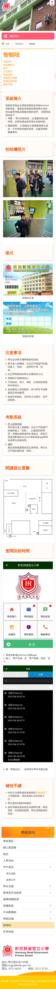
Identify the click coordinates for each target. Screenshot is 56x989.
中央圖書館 (9, 912)
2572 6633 (14, 968)
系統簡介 (7, 61)
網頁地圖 (4, 981)
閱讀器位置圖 (10, 77)
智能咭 (7, 925)
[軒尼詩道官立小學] (6, 10)
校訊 (5, 854)
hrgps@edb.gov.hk (19, 965)
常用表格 (8, 931)
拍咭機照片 (9, 64)
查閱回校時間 (10, 81)
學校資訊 (19, 43)
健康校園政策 (11, 899)
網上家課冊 (9, 847)
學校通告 (8, 841)
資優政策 (8, 905)
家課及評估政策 (12, 892)
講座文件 (11, 879)
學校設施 (8, 918)
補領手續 (7, 84)
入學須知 (8, 860)
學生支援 (8, 886)
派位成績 (11, 873)
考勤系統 (7, 74)
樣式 (5, 68)
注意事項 (7, 71)
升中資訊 (8, 867)
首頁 (7, 43)
